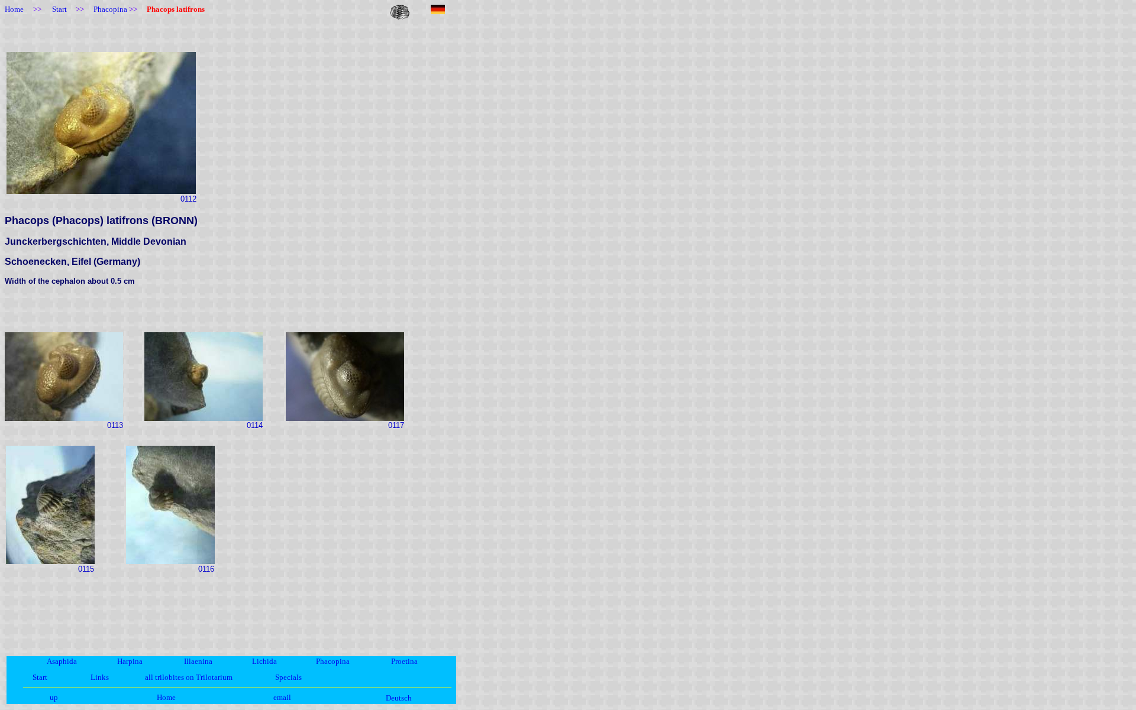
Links (100, 677)
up (54, 697)
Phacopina (333, 661)
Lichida (264, 661)
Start (40, 677)
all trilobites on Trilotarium (189, 677)
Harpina (130, 661)
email (282, 697)
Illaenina (198, 661)
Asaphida (62, 661)
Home (166, 697)
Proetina (404, 661)
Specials (288, 677)
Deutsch (399, 697)
